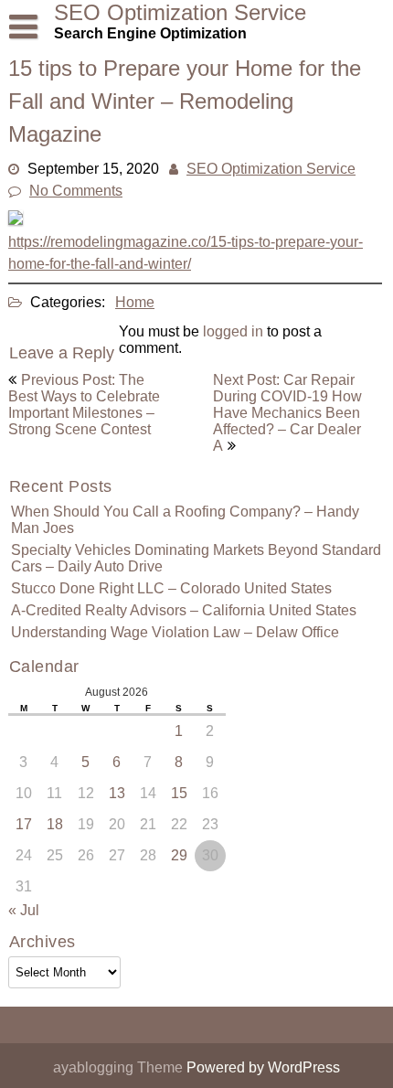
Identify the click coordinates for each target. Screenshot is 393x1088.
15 (179, 793)
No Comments (75, 190)
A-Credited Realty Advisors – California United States (183, 610)
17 (24, 824)
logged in (233, 331)
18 (55, 824)
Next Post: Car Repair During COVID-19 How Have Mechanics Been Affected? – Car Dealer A (287, 412)
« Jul (23, 910)
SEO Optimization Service (271, 168)
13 (117, 793)
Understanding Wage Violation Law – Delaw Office (175, 632)
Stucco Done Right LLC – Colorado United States (171, 588)
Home (134, 302)
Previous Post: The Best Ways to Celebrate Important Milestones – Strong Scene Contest (84, 404)
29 (179, 855)
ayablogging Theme (119, 1067)
